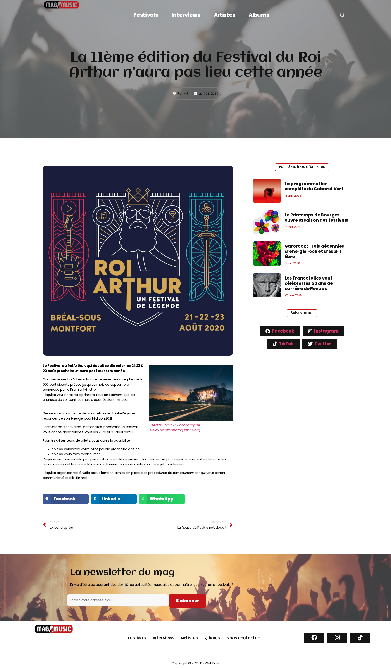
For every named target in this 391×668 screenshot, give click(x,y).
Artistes (224, 15)
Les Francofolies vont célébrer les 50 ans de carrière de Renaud (309, 283)
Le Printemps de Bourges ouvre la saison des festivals (316, 217)
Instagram (326, 331)
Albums (259, 15)
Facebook (282, 331)
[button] (66, 499)
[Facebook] (314, 638)
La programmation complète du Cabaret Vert (314, 186)
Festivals (146, 15)
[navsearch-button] (342, 15)
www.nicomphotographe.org (175, 430)
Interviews (186, 15)
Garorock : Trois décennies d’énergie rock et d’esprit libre (314, 251)
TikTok (286, 344)
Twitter (322, 344)
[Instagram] (337, 638)
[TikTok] (360, 638)
